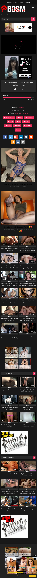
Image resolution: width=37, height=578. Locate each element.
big (19, 121)
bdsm (11, 121)
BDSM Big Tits (10, 117)
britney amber (24, 113)
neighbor (28, 125)
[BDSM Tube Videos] (15, 9)
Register (27, 2)
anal (20, 117)
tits (19, 129)
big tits (9, 125)
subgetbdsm (21, 107)
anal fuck (29, 117)
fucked (18, 125)
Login (21, 2)
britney (17, 113)
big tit (26, 121)
